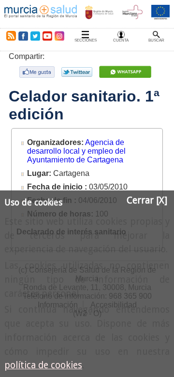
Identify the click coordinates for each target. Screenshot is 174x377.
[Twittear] (78, 72)
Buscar (156, 40)
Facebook (23, 36)
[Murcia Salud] (126, 72)
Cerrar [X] (147, 200)
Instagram (59, 36)
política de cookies (43, 365)
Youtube (47, 36)
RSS (9, 36)
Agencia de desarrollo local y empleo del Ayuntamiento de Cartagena (76, 151)
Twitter (35, 36)
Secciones (85, 40)
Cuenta (121, 40)
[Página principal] (40, 14)
